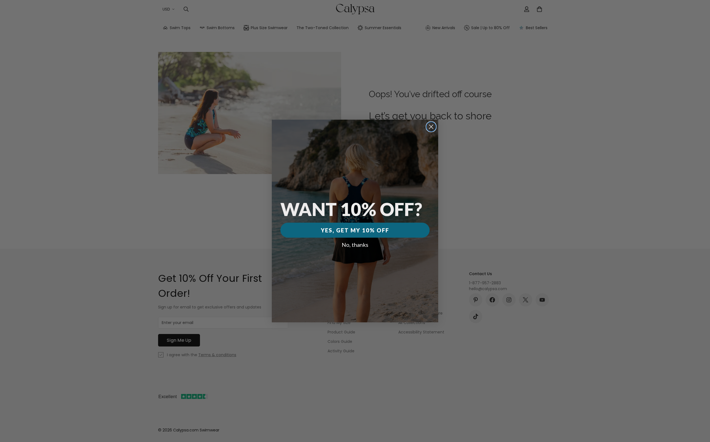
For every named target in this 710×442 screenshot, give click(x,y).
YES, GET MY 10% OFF (355, 230)
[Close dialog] (431, 127)
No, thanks (355, 244)
